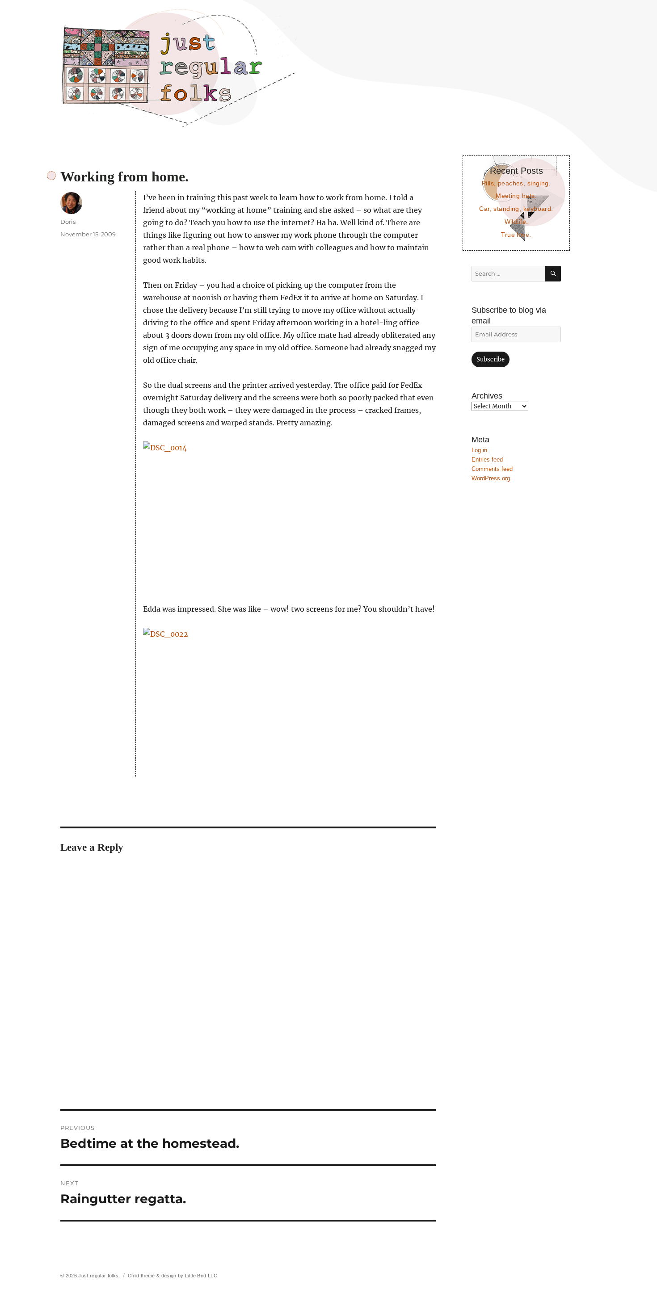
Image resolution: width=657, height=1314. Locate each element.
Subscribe (490, 359)
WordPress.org (491, 478)
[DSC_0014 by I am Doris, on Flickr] (289, 515)
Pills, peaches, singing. (516, 183)
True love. (516, 234)
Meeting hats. (516, 195)
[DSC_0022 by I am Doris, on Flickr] (289, 702)
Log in (479, 450)
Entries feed (487, 459)
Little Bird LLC (201, 1275)
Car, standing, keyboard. (516, 208)
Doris (68, 221)
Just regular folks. (99, 1275)
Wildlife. (516, 221)
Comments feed (492, 469)
